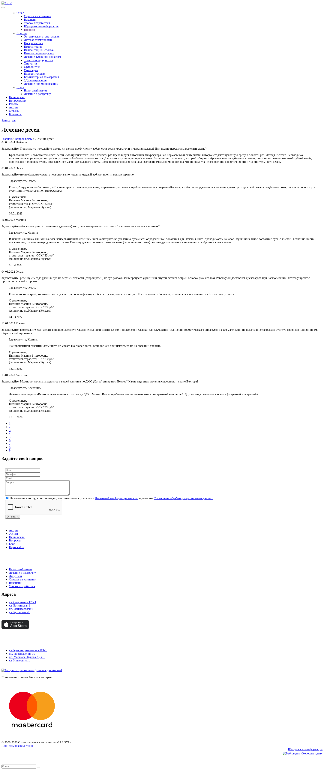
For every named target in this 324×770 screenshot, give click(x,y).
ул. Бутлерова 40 (19, 612)
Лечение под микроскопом (41, 83)
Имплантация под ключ (39, 53)
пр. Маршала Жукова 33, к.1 (27, 657)
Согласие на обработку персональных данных (183, 498)
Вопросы (15, 540)
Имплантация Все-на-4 (38, 50)
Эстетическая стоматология (41, 36)
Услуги (13, 533)
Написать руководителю (17, 745)
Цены (20, 87)
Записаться (9, 120)
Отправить (13, 516)
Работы (13, 104)
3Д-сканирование (35, 80)
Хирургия (30, 63)
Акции (13, 107)
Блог (12, 543)
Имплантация (33, 46)
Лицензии (15, 576)
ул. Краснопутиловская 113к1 (28, 650)
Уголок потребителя (37, 23)
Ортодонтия (32, 66)
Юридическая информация (41, 26)
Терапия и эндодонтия (38, 60)
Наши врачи (17, 97)
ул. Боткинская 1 (19, 605)
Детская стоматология (38, 39)
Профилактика (33, 43)
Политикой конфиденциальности (116, 498)
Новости (29, 29)
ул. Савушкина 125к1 (22, 602)
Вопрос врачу (17, 100)
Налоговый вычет (35, 90)
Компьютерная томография (41, 77)
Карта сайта (16, 547)
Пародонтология (34, 73)
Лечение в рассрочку (37, 93)
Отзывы (14, 110)
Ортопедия (31, 70)
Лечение (21, 33)
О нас (20, 12)
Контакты (15, 114)
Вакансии (30, 19)
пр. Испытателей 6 (21, 608)
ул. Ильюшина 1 (19, 660)
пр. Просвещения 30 (22, 653)
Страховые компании (37, 16)
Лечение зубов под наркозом (42, 56)
